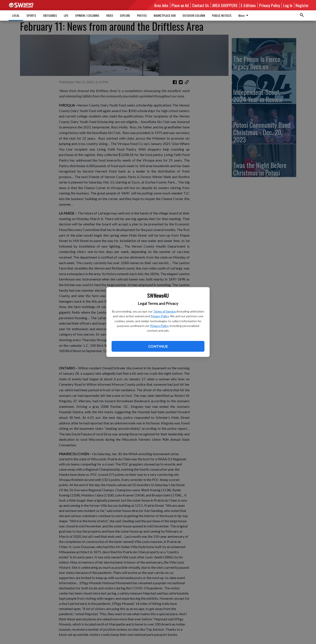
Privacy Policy (160, 316)
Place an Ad (180, 5)
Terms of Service (164, 311)
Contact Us (200, 5)
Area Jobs (161, 5)
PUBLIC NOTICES (222, 15)
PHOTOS (142, 15)
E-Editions (248, 5)
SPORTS (31, 15)
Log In (287, 5)
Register (302, 5)
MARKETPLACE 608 (165, 15)
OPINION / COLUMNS (87, 15)
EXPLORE (125, 15)
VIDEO (109, 15)
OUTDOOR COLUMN (194, 15)
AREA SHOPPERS (225, 5)
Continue (158, 346)
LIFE (66, 15)
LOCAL (16, 15)
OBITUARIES (50, 15)
